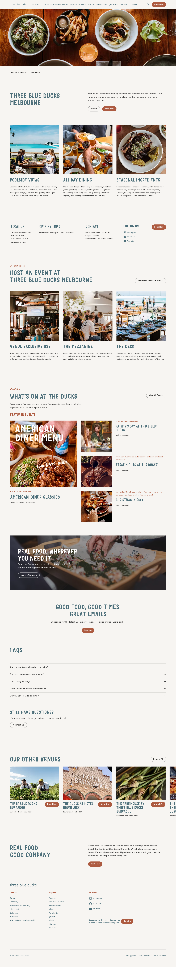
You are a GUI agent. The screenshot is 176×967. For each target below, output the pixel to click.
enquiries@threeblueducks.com (99, 238)
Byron (12, 898)
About (51, 920)
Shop (51, 909)
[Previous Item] (5, 33)
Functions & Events (57, 902)
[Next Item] (170, 33)
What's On (53, 913)
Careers (52, 924)
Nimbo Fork (14, 909)
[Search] (148, 4)
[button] (29, 667)
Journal (52, 917)
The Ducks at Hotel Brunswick (22, 920)
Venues (52, 898)
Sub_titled (162, 956)
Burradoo (14, 917)
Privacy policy (131, 956)
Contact (52, 928)
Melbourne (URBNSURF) (20, 906)
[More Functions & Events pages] (67, 5)
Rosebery (14, 902)
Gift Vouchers (55, 906)
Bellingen (14, 913)
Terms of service (144, 956)
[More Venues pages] (41, 5)
